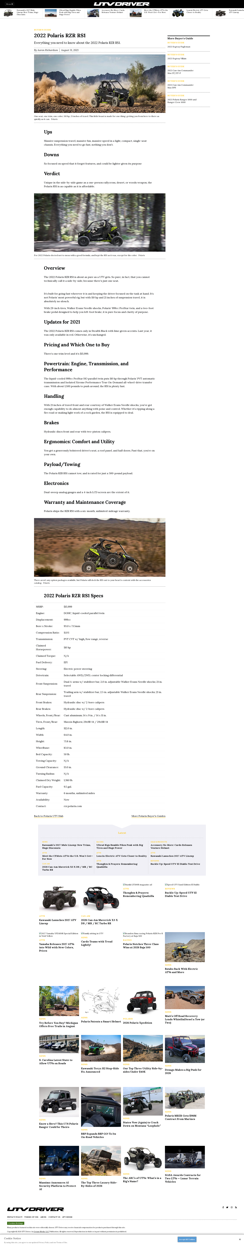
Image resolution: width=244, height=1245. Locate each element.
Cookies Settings (15, 1223)
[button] (223, 1207)
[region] (122, 1239)
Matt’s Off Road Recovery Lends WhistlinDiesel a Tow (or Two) (185, 1019)
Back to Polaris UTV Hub (48, 816)
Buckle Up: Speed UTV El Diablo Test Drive (175, 863)
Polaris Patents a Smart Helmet (101, 1021)
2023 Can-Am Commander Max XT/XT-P (180, 71)
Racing (99, 842)
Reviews (155, 861)
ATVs (44, 853)
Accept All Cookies (187, 1239)
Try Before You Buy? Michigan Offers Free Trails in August (58, 1024)
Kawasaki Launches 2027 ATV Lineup (172, 855)
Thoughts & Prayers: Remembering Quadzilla (116, 865)
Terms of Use (31, 1217)
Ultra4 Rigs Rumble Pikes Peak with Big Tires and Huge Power (119, 846)
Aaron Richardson (47, 50)
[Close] (240, 1239)
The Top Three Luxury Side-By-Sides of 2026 (99, 1184)
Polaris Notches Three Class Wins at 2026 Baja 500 (141, 945)
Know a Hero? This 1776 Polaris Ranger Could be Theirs (58, 1125)
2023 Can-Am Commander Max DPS (180, 86)
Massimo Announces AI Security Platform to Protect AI (57, 1186)
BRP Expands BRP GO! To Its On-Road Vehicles (98, 1135)
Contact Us (54, 1217)
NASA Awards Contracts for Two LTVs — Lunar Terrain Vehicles (183, 1178)
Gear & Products (159, 842)
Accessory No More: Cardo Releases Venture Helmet (171, 846)
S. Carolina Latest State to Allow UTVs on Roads (55, 1061)
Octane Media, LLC (41, 1232)
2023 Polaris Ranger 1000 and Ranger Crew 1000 (181, 100)
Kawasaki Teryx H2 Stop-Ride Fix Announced (100, 1070)
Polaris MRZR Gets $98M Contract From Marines (180, 1117)
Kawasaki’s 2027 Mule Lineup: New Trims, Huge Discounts (66, 846)
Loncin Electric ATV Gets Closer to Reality (121, 855)
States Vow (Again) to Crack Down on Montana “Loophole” (142, 1124)
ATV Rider (67, 1217)
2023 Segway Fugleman (178, 46)
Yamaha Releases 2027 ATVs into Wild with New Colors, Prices (56, 947)
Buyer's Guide (42, 29)
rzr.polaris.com (73, 806)
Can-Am (46, 864)
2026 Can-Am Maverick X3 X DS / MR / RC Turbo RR (67, 868)
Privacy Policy (14, 1217)
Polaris (128, 1018)
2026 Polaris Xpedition (137, 1022)
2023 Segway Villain (176, 58)
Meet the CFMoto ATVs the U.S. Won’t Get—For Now (67, 857)
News (44, 842)
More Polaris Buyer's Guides (148, 816)
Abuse (43, 1217)
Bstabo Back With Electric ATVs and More (181, 970)
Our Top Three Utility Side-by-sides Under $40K (143, 1070)
